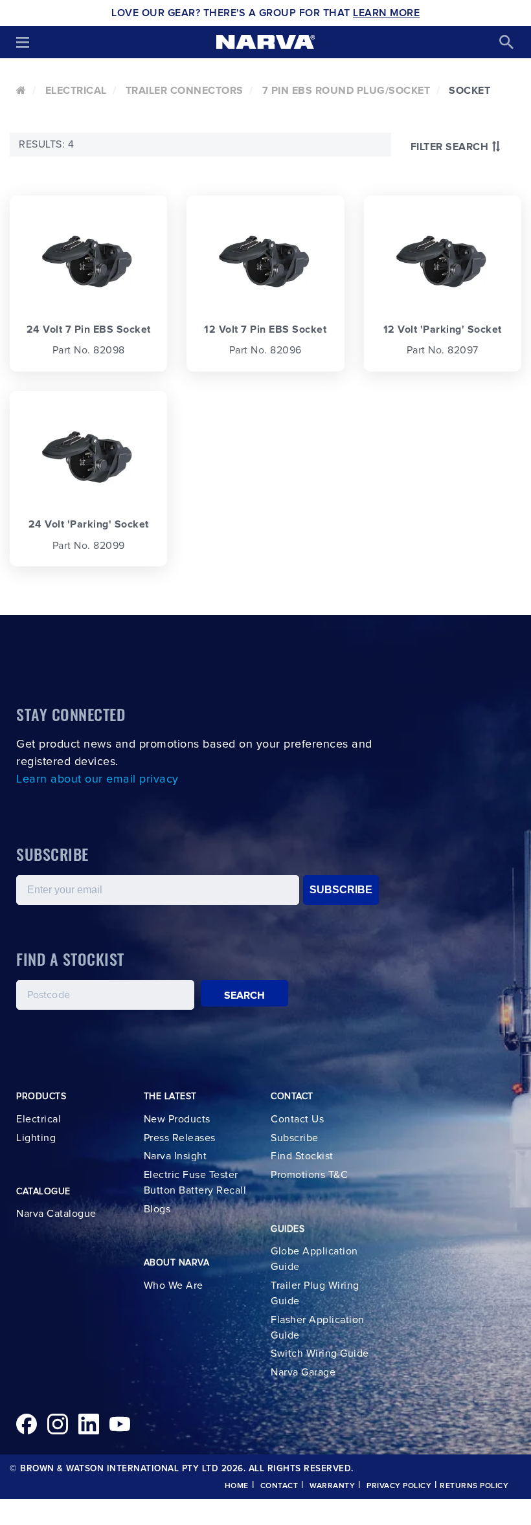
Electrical (76, 90)
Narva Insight (175, 1156)
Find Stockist (302, 1156)
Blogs (157, 1209)
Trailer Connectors (184, 90)
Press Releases (180, 1138)
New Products (177, 1119)
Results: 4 (46, 144)
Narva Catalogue (56, 1213)
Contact (279, 1486)
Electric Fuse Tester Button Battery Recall (195, 1183)
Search (245, 995)
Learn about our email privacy (97, 779)
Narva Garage (303, 1372)
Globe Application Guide (314, 1259)
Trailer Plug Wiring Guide (315, 1293)
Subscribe (295, 1138)
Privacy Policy (399, 1486)
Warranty (332, 1486)
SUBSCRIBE (341, 889)
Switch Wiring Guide (320, 1353)
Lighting (36, 1138)
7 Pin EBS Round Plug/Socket (346, 90)
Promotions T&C (309, 1175)
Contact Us (297, 1119)
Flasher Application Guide (318, 1328)
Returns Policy (474, 1486)
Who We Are (173, 1285)
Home (237, 1486)
